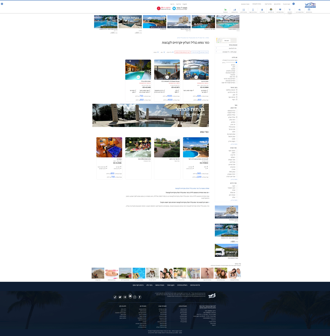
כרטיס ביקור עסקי (138, 285)
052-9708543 (204, 163)
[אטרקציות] (225, 10)
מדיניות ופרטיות (195, 285)
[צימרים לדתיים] (243, 10)
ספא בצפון (123, 314)
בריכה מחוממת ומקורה (233, 29)
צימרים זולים (143, 311)
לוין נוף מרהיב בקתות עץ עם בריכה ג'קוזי (198, 159)
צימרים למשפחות (256, 4)
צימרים (207, 38)
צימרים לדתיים (243, 12)
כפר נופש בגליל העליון (182, 38)
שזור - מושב (199, 85)
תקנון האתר (170, 285)
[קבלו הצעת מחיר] (179, 10)
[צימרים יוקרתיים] (280, 10)
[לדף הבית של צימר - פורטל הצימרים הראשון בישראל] (212, 298)
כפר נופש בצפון (194, 38)
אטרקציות (225, 12)
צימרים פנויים (309, 12)
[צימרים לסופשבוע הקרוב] (162, 10)
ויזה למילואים (271, 12)
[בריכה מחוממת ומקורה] (227, 16)
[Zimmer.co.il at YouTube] (130, 294)
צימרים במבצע (142, 309)
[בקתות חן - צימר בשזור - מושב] (109, 157)
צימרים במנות (163, 325)
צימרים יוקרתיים (280, 12)
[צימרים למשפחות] (234, 278)
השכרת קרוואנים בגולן (233, 258)
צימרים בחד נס (163, 311)
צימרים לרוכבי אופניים (141, 323)
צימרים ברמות (163, 323)
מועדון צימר (213, 323)
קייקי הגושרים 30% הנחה (144, 159)
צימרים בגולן (184, 320)
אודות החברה (212, 322)
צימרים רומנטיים (221, 280)
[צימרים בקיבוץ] (234, 10)
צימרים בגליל (183, 322)
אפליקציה (178, 4)
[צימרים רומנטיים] (221, 278)
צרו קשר (172, 4)
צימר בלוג (149, 285)
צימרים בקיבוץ (235, 12)
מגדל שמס (236, 221)
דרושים (214, 325)
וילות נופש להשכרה (290, 12)
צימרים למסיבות (166, 280)
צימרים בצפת (163, 320)
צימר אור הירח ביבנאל (209, 29)
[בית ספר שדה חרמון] (166, 157)
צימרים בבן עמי (163, 318)
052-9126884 (204, 87)
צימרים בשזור (163, 313)
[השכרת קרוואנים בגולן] (226, 256)
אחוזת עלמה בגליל (146, 81)
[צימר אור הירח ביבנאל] (203, 16)
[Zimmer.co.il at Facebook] (139, 296)
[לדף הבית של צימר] (310, 7)
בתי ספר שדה (142, 325)
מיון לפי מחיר (195, 52)
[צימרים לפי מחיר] (193, 278)
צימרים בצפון (277, 4)
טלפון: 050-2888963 (210, 311)
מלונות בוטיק (123, 316)
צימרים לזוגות (268, 4)
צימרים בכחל (163, 314)
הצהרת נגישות (159, 285)
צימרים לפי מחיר (194, 280)
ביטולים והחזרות (182, 285)
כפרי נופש (202, 38)
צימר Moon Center (186, 29)
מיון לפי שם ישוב (204, 52)
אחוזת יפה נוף (204, 81)
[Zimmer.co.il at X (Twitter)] (120, 296)
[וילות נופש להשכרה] (289, 10)
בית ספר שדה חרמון (174, 159)
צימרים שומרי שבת (179, 280)
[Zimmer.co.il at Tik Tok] (115, 296)
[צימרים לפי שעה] (207, 278)
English (185, 4)
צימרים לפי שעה (207, 280)
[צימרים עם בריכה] (299, 10)
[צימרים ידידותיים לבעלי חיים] (152, 278)
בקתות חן (119, 159)
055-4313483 (146, 87)
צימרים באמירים (163, 309)
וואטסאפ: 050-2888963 (209, 312)
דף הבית (213, 320)
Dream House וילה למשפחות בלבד (170, 81)
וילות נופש (123, 309)
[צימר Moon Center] (179, 16)
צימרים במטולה (163, 316)
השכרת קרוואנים (245, 4)
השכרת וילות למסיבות (120, 313)
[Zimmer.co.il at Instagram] (134, 296)
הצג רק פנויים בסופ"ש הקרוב (182, 52)
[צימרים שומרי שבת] (180, 278)
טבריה (171, 85)
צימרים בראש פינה (162, 322)
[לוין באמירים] (154, 16)
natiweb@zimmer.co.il (209, 318)
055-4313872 (175, 87)
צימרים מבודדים (125, 280)
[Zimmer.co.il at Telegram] (125, 296)
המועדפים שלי (286, 4)
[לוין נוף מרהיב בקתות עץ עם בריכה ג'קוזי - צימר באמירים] (195, 157)
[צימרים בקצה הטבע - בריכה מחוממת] (105, 16)
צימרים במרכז (183, 311)
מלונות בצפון (123, 318)
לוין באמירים (163, 29)
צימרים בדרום (183, 313)
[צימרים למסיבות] (166, 278)
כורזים (143, 85)
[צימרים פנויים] (309, 10)
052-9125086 (117, 163)
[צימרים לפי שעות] (253, 10)
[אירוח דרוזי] (262, 10)
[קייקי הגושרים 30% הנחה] (138, 157)
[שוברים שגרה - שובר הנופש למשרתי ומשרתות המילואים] (271, 10)
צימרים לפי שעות (253, 12)
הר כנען (236, 239)
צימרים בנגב (184, 314)
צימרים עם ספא (111, 280)
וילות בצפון (123, 311)
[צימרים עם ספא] (111, 278)
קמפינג (144, 322)
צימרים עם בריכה (300, 12)
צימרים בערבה (183, 316)
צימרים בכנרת (183, 318)
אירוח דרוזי (262, 12)
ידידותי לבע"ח (152, 280)
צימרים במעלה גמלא (161, 327)
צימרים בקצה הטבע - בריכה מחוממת (108, 29)
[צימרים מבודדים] (125, 278)
